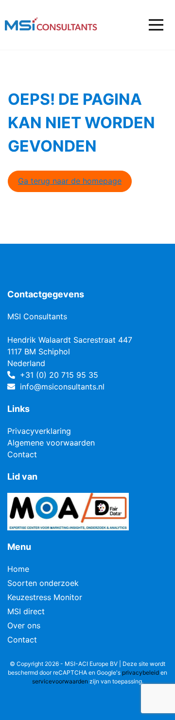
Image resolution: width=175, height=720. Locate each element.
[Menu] (156, 25)
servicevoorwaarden (60, 681)
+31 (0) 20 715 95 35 (59, 375)
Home (18, 569)
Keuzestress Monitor (44, 597)
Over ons (23, 625)
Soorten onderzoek (43, 583)
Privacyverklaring (39, 431)
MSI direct (26, 611)
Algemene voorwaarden (51, 443)
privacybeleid (140, 672)
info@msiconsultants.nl (62, 386)
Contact (22, 454)
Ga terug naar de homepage (70, 181)
